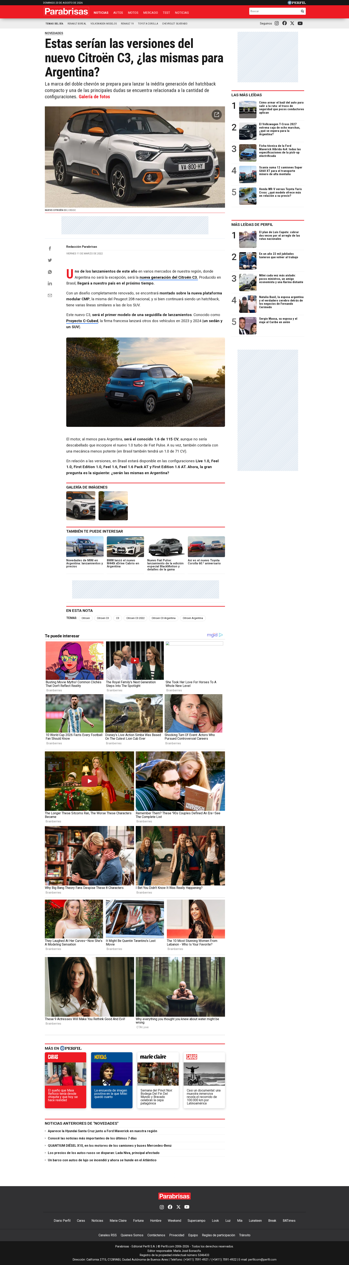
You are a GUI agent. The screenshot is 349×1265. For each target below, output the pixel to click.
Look (215, 1221)
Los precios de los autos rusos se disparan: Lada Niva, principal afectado (104, 1153)
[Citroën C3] (113, 505)
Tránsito (244, 1235)
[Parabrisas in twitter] (293, 23)
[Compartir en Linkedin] (50, 283)
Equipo (193, 1235)
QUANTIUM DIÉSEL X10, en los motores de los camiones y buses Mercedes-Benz (110, 1146)
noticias (111, 1058)
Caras (81, 1221)
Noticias (101, 13)
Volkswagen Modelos (103, 23)
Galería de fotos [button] (94, 96)
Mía (239, 1221)
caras (65, 1058)
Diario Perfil (62, 1221)
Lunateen (255, 1221)
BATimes (289, 1221)
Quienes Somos (132, 1235)
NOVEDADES (54, 33)
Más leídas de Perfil (252, 224)
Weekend (174, 1221)
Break (272, 1221)
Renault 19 (127, 23)
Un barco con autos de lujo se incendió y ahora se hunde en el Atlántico (102, 1160)
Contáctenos (156, 1235)
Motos (133, 13)
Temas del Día (54, 23)
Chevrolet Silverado (174, 23)
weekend (204, 1058)
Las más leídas (246, 95)
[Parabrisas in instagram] (278, 23)
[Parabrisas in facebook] (285, 23)
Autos (118, 13)
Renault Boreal (77, 23)
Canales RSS (108, 1235)
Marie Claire (118, 1221)
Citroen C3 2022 (135, 618)
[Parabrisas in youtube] (301, 23)
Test (166, 13)
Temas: (71, 618)
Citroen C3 (103, 618)
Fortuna (138, 1221)
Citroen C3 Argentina (164, 618)
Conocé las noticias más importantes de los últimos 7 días (92, 1138)
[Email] (50, 295)
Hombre (155, 1221)
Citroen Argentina (193, 618)
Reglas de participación (218, 1235)
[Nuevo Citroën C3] (80, 505)
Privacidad (176, 1235)
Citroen (86, 618)
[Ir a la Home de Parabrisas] (66, 11)
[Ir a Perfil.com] (297, 3)
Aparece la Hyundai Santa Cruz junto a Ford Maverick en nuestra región (102, 1131)
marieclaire (158, 1058)
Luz (228, 1221)
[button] (217, 115)
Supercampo (196, 1221)
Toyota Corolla (148, 23)
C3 (117, 618)
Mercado (150, 13)
